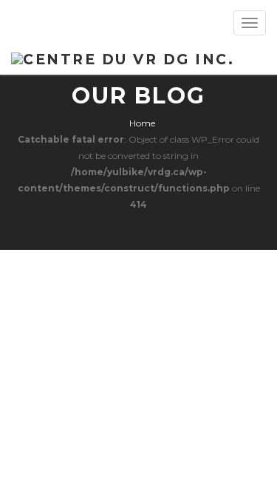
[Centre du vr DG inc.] (122, 58)
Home (142, 123)
